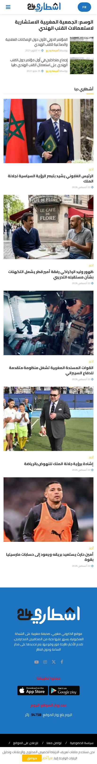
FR (84, 7)
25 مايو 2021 (34, 71)
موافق (32, 758)
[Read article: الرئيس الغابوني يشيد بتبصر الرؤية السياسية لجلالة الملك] (48, 131)
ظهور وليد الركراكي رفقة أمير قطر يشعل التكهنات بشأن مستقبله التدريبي (50, 274)
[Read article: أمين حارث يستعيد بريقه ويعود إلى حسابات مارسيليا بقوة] (48, 509)
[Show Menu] (8, 7)
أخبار (91, 169)
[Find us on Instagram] (45, 662)
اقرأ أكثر (47, 758)
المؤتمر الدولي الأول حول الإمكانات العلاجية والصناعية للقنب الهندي (36, 42)
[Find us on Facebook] (62, 662)
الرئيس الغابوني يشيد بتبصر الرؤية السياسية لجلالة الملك (50, 178)
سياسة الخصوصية (81, 743)
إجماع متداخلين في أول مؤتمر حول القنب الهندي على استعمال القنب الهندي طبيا (39, 62)
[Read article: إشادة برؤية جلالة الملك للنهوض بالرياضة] (48, 419)
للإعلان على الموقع (25, 743)
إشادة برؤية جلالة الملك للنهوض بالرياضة (58, 463)
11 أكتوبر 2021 (33, 50)
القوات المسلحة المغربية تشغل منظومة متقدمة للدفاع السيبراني (51, 370)
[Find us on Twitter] (54, 662)
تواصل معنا (54, 743)
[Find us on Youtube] (36, 662)
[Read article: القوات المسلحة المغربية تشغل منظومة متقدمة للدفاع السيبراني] (48, 323)
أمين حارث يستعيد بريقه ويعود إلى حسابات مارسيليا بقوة (49, 557)
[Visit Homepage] (44, 7)
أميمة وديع (52, 50)
